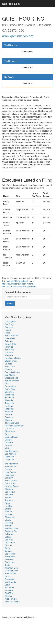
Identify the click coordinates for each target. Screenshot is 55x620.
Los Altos (9, 539)
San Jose (9, 327)
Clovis (7, 584)
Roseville (9, 522)
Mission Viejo (11, 598)
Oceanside (10, 579)
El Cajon (8, 414)
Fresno (8, 329)
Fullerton (9, 534)
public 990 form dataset (17, 280)
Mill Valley (9, 587)
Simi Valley (10, 593)
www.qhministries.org (18, 36)
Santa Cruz (10, 366)
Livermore (9, 459)
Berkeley (9, 477)
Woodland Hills (11, 377)
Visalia (8, 519)
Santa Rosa (10, 483)
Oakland (8, 469)
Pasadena (9, 474)
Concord (9, 545)
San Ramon (10, 553)
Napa (7, 503)
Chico (7, 383)
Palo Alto (9, 341)
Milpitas (8, 596)
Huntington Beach (13, 358)
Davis (7, 548)
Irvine (7, 332)
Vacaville (9, 590)
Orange (8, 369)
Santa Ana (9, 349)
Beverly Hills (10, 344)
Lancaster (9, 456)
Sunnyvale (9, 562)
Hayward (9, 411)
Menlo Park (10, 556)
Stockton (9, 489)
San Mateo (10, 374)
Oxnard (8, 439)
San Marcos (10, 453)
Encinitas (9, 559)
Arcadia (8, 445)
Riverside (9, 346)
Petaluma (9, 408)
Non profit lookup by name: (18, 292)
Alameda (9, 400)
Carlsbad (9, 514)
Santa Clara (10, 389)
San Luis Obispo (12, 372)
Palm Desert (10, 573)
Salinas (8, 536)
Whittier (8, 448)
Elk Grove (9, 397)
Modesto (9, 355)
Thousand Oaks (12, 422)
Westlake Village (12, 601)
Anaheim (9, 494)
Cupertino (9, 391)
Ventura (8, 511)
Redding (8, 505)
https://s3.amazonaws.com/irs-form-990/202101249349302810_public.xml (19, 285)
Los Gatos (9, 428)
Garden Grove (11, 570)
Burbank (8, 525)
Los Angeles (10, 321)
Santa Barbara (11, 335)
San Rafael (10, 491)
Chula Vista (10, 431)
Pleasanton (10, 517)
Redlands (9, 405)
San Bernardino (12, 380)
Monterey (9, 420)
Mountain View (11, 567)
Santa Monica (11, 480)
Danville (8, 434)
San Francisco (11, 463)
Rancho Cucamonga (14, 425)
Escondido (9, 394)
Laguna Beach (11, 436)
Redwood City (11, 531)
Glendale (9, 352)
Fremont (9, 497)
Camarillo (9, 442)
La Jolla (8, 363)
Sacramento (10, 466)
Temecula (9, 403)
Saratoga (9, 417)
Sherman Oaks (11, 528)
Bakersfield (10, 338)
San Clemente (11, 451)
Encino (8, 508)
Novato (8, 576)
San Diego (9, 324)
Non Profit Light (11, 3)
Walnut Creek (11, 360)
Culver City (10, 542)
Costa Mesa (10, 386)
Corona (8, 550)
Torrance (9, 500)
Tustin (7, 565)
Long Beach (10, 472)
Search (10, 303)
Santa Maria (10, 581)
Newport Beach (12, 486)
